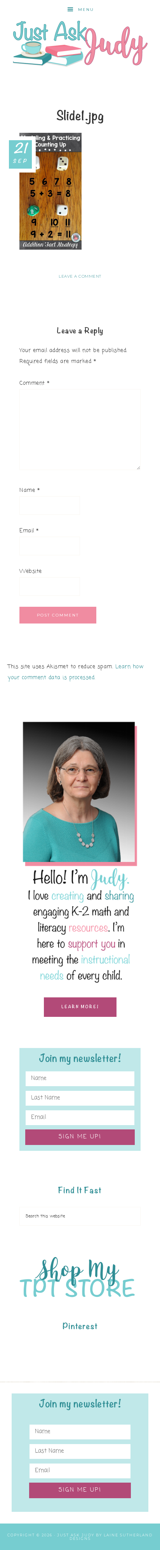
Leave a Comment (80, 276)
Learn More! (80, 1007)
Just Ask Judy (80, 43)
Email (29, 531)
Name (29, 490)
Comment (34, 383)
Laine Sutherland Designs (111, 1537)
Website (30, 571)
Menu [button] (86, 9)
